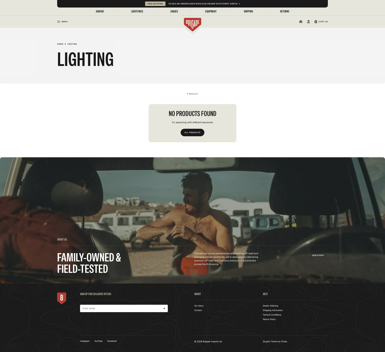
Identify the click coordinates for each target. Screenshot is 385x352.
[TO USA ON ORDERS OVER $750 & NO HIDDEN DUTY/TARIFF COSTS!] (192, 4)
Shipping (248, 11)
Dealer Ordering (270, 306)
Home (60, 44)
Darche (100, 11)
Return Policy (269, 319)
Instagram (85, 341)
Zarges (174, 11)
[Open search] (300, 21)
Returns (284, 11)
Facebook (112, 341)
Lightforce (137, 11)
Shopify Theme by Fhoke (275, 341)
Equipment (211, 11)
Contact (198, 310)
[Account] (308, 21)
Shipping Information (273, 310)
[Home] (192, 24)
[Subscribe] (164, 308)
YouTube (98, 341)
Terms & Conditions (272, 315)
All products (192, 132)
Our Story (318, 255)
